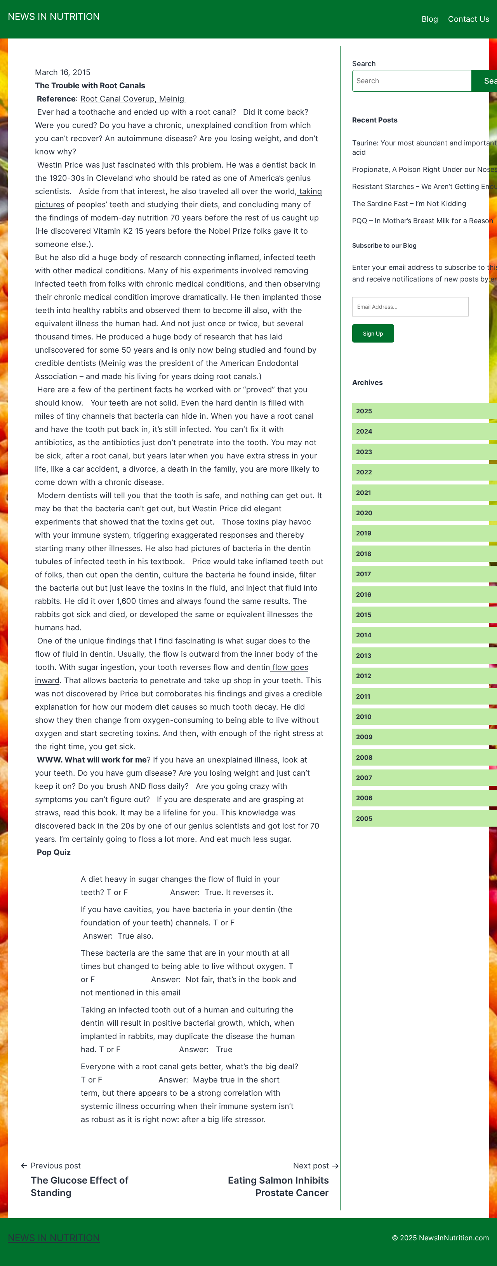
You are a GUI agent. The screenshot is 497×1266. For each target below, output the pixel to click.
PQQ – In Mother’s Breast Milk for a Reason (423, 221)
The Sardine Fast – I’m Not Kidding (409, 203)
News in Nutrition (54, 16)
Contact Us (468, 19)
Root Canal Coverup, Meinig (133, 98)
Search (364, 63)
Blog (430, 19)
